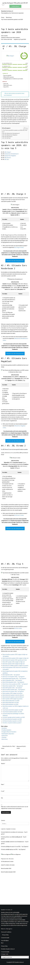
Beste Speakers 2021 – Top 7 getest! (11, 674)
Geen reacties (4, 35)
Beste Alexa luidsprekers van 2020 (11, 702)
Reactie (3, 763)
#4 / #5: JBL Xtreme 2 (7, 136)
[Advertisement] (15, 177)
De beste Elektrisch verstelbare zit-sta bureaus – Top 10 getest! (14, 833)
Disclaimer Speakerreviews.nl (8, 949)
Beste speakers (16, 37)
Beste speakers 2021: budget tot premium (12, 693)
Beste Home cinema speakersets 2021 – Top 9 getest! (15, 684)
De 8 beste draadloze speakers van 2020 (12, 721)
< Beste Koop (4, 739)
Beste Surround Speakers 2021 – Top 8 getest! (14, 676)
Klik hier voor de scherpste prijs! (15, 260)
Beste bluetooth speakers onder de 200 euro (13, 697)
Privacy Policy (5, 934)
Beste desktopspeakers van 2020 (10, 704)
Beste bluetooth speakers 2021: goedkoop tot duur (15, 660)
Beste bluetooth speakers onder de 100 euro (13, 695)
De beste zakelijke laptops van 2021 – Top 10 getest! (13, 849)
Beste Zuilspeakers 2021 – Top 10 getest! (12, 680)
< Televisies (3, 737)
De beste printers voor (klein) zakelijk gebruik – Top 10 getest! (13, 837)
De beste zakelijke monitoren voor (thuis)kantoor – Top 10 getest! (14, 842)
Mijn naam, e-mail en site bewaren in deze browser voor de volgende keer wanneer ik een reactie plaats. (14, 807)
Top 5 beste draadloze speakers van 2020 (12, 711)
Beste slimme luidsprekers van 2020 (11, 700)
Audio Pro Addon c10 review (7, 865)
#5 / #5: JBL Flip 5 (7, 138)
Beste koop (9, 37)
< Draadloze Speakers (6, 730)
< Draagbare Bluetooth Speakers (8, 731)
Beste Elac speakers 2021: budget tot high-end (14, 663)
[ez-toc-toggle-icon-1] (25, 128)
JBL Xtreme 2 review (19, 515)
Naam (2, 784)
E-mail (3, 791)
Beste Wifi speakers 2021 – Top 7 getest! (12, 687)
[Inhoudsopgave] (25, 128)
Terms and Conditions (6, 932)
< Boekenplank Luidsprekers (7, 733)
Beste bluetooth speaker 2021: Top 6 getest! (13, 691)
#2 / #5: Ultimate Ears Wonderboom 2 (11, 133)
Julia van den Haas (8, 39)
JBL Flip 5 (7, 159)
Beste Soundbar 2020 (6, 868)
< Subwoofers (4, 735)
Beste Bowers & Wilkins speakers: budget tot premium (15, 665)
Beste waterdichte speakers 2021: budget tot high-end (15, 658)
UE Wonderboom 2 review (7, 861)
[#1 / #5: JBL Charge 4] (10, 56)
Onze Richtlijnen (5, 940)
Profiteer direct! (15, 6)
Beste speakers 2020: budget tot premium (12, 698)
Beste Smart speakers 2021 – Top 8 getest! (13, 685)
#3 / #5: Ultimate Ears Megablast (10, 134)
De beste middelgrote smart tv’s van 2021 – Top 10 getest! (14, 846)
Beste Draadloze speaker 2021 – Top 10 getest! (14, 689)
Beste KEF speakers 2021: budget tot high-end (14, 661)
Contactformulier (5, 937)
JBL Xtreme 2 (8, 157)
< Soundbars (4, 728)
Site (2, 798)
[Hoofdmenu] (27, 12)
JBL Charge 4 (8, 152)
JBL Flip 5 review (18, 628)
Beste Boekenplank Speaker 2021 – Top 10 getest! (14, 678)
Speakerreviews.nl (7, 11)
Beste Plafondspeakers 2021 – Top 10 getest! (13, 682)
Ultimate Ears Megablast (10, 155)
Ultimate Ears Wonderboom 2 (12, 153)
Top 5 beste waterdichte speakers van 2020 (13, 709)
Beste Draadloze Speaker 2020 (8, 872)
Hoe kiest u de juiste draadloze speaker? (12, 722)
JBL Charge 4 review (19, 247)
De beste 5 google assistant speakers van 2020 (14, 717)
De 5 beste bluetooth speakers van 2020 (12, 719)
